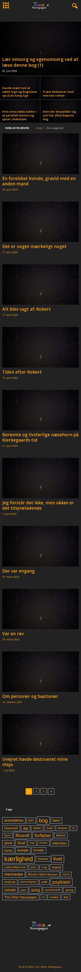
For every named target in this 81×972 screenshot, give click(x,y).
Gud (21, 843)
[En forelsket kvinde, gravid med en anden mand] (40, 153)
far (73, 828)
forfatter (42, 835)
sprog (69, 890)
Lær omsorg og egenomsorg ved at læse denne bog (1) (40, 62)
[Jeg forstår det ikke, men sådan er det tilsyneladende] (40, 478)
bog (43, 820)
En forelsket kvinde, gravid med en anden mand (39, 181)
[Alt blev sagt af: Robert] (40, 284)
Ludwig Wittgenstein (15, 867)
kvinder (38, 850)
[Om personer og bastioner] (40, 671)
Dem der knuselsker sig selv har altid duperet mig (59, 115)
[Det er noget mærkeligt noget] (40, 222)
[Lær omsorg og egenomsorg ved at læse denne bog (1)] (40, 48)
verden (54, 897)
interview (59, 843)
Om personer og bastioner (30, 696)
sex (23, 890)
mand (56, 867)
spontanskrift (52, 889)
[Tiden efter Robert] (40, 347)
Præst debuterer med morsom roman (58, 93)
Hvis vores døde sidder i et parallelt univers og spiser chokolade (19, 115)
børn (56, 820)
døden (37, 828)
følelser (61, 835)
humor (43, 842)
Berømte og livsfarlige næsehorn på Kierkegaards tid (40, 437)
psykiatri (61, 882)
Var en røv (13, 634)
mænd (66, 874)
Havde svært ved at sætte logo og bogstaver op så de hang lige (19, 91)
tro (43, 897)
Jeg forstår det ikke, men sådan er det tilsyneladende (38, 505)
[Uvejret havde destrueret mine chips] (40, 734)
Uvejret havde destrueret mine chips (35, 761)
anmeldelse (13, 820)
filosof (7, 835)
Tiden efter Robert (22, 372)
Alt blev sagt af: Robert (26, 309)
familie (49, 828)
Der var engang (18, 571)
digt (25, 828)
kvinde (22, 850)
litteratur (43, 858)
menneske (13, 874)
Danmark (11, 828)
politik (44, 882)
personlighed (28, 882)
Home (39, 128)
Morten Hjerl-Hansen (43, 874)
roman (10, 890)
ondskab (9, 882)
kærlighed (18, 858)
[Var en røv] (40, 609)
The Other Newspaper (20, 897)
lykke (34, 867)
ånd (65, 897)
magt (44, 867)
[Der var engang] (40, 546)
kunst (8, 850)
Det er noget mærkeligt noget (34, 246)
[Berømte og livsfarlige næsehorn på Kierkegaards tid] (40, 410)
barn (31, 820)
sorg (35, 889)
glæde (8, 843)
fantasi (62, 828)
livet (57, 859)
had (32, 842)
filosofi (22, 835)
